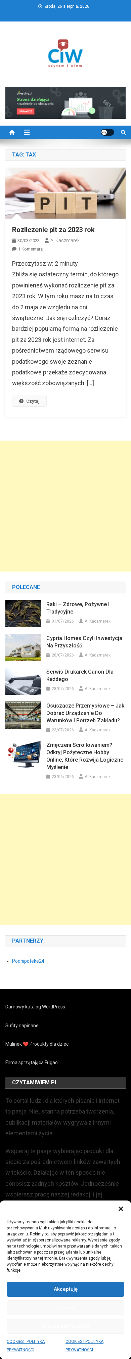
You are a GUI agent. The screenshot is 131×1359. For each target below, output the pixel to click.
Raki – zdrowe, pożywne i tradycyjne (78, 608)
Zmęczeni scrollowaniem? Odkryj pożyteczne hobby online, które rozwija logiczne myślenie (84, 756)
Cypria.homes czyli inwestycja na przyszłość (84, 642)
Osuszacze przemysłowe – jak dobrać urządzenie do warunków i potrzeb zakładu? (85, 713)
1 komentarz (30, 249)
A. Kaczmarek (65, 240)
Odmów (66, 1308)
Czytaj (33, 401)
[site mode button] (107, 132)
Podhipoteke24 (28, 961)
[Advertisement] (65, 506)
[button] (121, 1209)
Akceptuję (66, 1289)
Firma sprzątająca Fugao (31, 1062)
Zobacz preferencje (65, 1326)
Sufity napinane (22, 1025)
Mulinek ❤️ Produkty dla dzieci (37, 1044)
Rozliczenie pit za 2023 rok (53, 230)
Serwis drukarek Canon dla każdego (80, 675)
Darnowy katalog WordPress (35, 1006)
